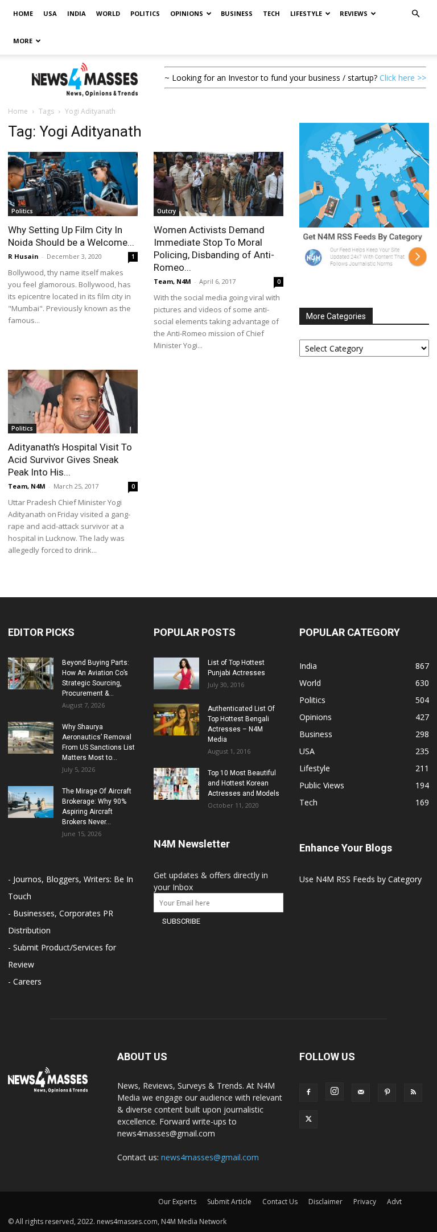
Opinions (186, 13)
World (108, 13)
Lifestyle (306, 13)
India (76, 13)
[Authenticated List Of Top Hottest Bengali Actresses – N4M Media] (176, 719)
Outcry (166, 211)
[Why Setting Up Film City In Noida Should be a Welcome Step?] (73, 184)
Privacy (364, 1201)
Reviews (354, 13)
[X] (308, 1119)
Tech (271, 13)
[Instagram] (334, 1091)
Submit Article (229, 1201)
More (22, 40)
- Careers (25, 981)
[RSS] (413, 1093)
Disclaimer (325, 1201)
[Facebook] (308, 1093)
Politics (145, 13)
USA (50, 13)
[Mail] (361, 1093)
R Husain (23, 256)
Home (23, 13)
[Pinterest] (387, 1093)
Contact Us (280, 1201)
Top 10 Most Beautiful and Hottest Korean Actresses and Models (243, 783)
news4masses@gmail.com (210, 1157)
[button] (415, 14)
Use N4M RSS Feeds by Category (360, 879)
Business (237, 13)
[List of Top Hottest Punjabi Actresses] (176, 673)
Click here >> (403, 77)
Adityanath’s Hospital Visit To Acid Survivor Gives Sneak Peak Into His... (70, 459)
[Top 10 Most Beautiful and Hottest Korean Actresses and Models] (176, 784)
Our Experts (177, 1201)
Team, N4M (172, 281)
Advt (394, 1201)
